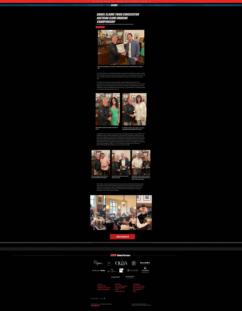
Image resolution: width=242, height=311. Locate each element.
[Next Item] (149, 212)
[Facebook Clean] (100, 298)
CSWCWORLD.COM (95, 305)
